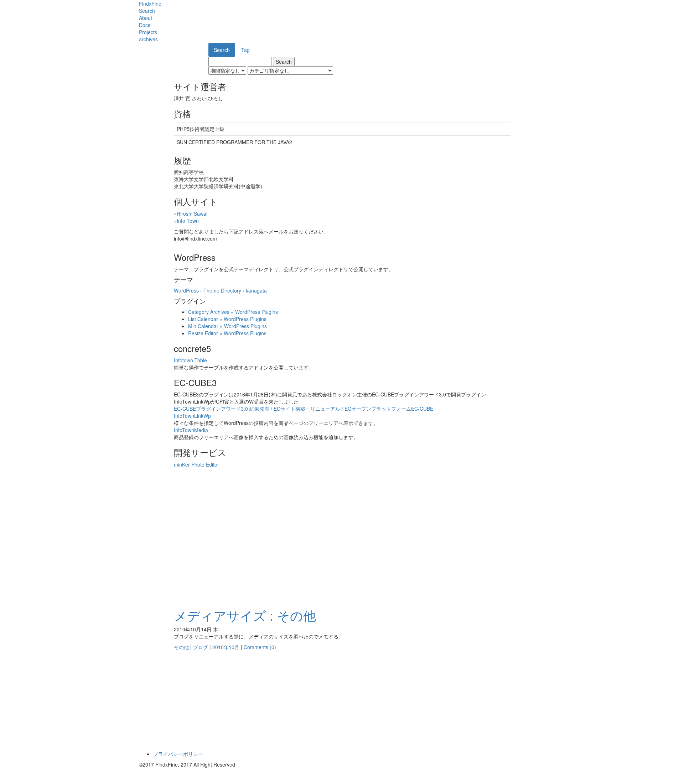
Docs (144, 24)
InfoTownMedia (191, 429)
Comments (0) (260, 647)
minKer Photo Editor (196, 464)
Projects (148, 32)
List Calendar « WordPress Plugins (227, 318)
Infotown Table (190, 360)
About (145, 17)
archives (148, 39)
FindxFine (150, 3)
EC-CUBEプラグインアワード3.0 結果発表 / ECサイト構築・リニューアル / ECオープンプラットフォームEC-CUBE (303, 408)
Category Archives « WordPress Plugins (233, 311)
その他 (181, 647)
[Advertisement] (342, 551)
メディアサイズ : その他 (245, 615)
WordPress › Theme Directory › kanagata (220, 290)
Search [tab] (222, 49)
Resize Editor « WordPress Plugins (227, 333)
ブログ (200, 647)
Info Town (188, 220)
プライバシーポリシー (178, 753)
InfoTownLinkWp (192, 415)
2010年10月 (225, 647)
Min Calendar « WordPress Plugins (227, 326)
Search (147, 10)
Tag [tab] (245, 49)
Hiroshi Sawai (192, 213)
